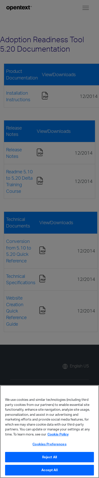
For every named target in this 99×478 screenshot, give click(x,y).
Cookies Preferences (49, 444)
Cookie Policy (58, 434)
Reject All (49, 457)
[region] (49, 431)
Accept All (49, 470)
